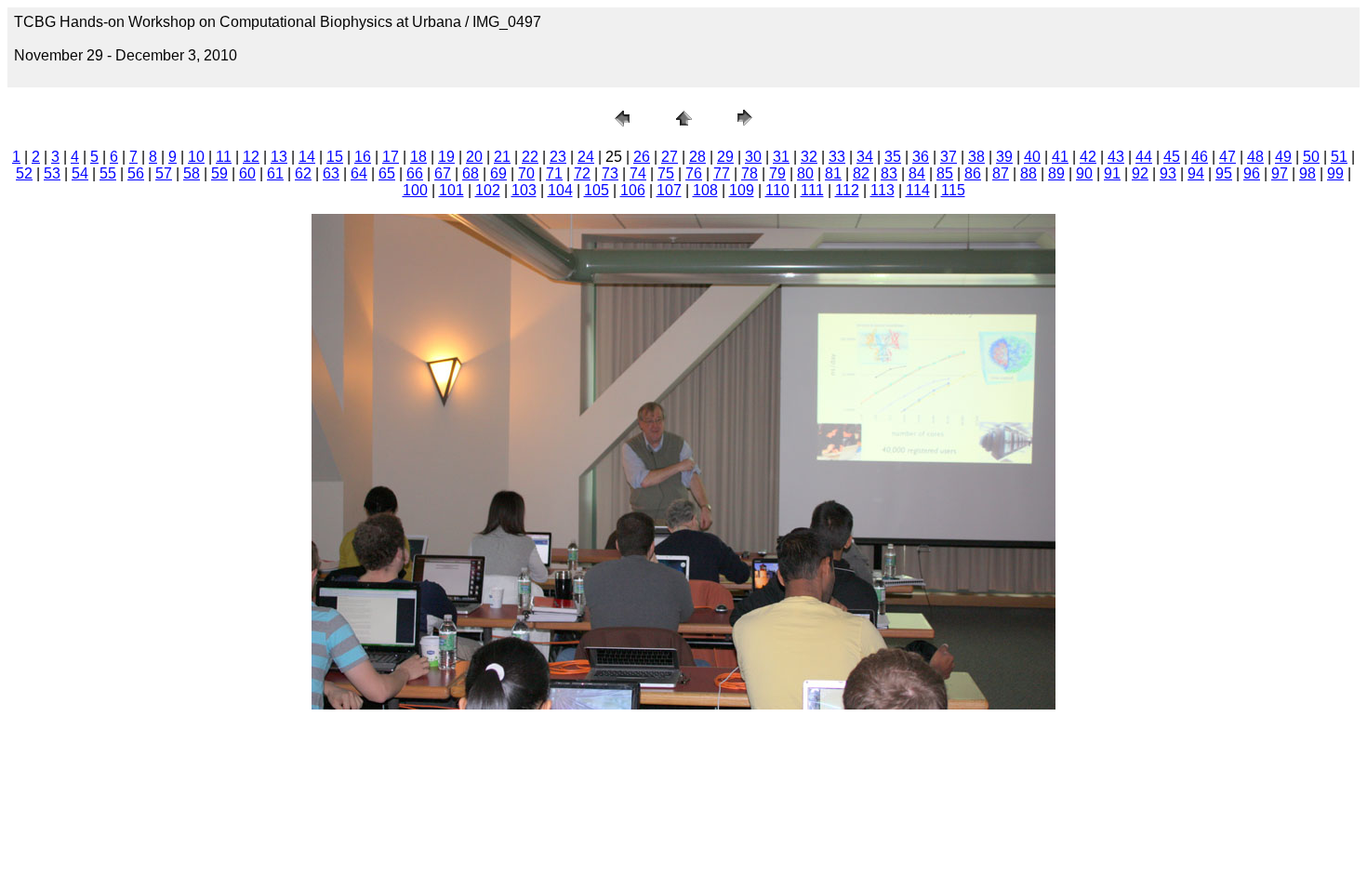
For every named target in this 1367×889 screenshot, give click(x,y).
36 (920, 157)
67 (442, 173)
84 (917, 173)
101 (451, 190)
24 (585, 157)
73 (610, 173)
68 (470, 173)
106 (632, 190)
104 (560, 190)
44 (1143, 157)
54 (80, 173)
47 (1227, 157)
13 (279, 157)
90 (1084, 173)
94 (1196, 173)
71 (554, 173)
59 (219, 173)
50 (1311, 157)
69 (498, 173)
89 (1056, 173)
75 (665, 173)
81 (833, 173)
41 (1060, 157)
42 (1088, 157)
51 (1339, 157)
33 (837, 157)
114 (918, 190)
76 (693, 173)
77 (721, 173)
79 (777, 173)
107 (669, 190)
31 (781, 157)
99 (1335, 173)
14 (307, 157)
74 (638, 173)
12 (251, 157)
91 (1112, 173)
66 (414, 173)
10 (196, 157)
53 (52, 173)
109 (741, 190)
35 (892, 157)
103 (524, 190)
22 (530, 157)
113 (882, 190)
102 (487, 190)
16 (362, 157)
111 (812, 190)
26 (641, 157)
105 (596, 190)
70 (526, 173)
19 (446, 157)
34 (864, 157)
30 (753, 157)
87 (1000, 173)
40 (1032, 157)
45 (1171, 157)
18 (418, 157)
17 (390, 157)
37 (948, 157)
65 (386, 173)
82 (861, 173)
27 (669, 157)
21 (502, 157)
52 (24, 173)
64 (359, 173)
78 (749, 173)
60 (247, 173)
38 (976, 157)
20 (474, 157)
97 (1279, 173)
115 (953, 190)
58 (191, 173)
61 (275, 173)
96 (1251, 173)
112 (847, 190)
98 (1307, 173)
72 (582, 173)
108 (705, 190)
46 (1199, 157)
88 (1028, 173)
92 (1140, 173)
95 (1223, 173)
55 (108, 173)
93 (1168, 173)
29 (725, 157)
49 (1283, 157)
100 (415, 190)
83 (889, 173)
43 (1116, 157)
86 (972, 173)
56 (135, 173)
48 (1255, 157)
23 (558, 157)
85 (944, 173)
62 (303, 173)
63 (331, 173)
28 (697, 157)
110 (777, 190)
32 (809, 157)
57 (163, 173)
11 (224, 157)
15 (334, 157)
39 (1004, 157)
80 (805, 173)
